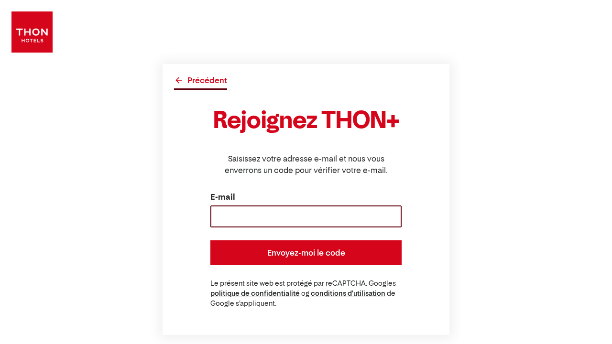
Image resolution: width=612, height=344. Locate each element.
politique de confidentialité (255, 293)
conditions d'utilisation (348, 293)
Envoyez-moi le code (306, 253)
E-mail (222, 197)
